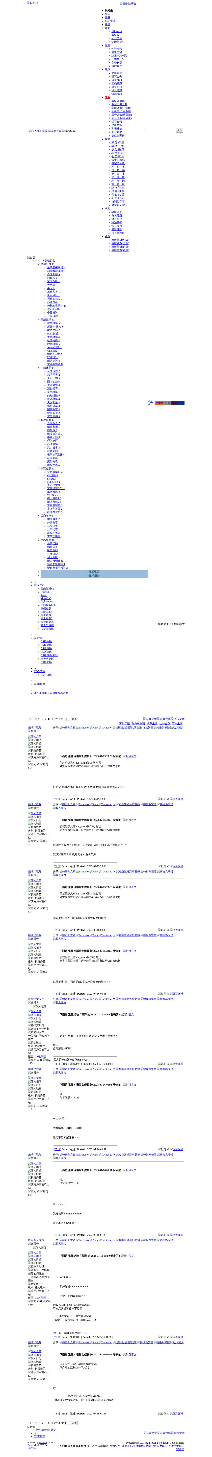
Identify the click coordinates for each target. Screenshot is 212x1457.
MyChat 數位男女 (45, 260)
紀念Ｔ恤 (116, 38)
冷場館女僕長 (36, 999)
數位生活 (53, 330)
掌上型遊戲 (54, 508)
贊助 (107, 27)
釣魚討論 (53, 395)
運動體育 (53, 388)
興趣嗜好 (47, 419)
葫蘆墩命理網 (56, 271)
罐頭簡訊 (116, 93)
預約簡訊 (116, 83)
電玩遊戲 (47, 468)
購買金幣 (116, 76)
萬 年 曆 (118, 184)
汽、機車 (53, 447)
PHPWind (43, 1442)
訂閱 (167, 403)
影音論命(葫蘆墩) (121, 114)
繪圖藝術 (53, 426)
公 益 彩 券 (117, 156)
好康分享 (52, 522)
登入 (107, 14)
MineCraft (53, 481)
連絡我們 (174, 1445)
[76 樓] (57, 1234)
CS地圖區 (46, 648)
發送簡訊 (116, 80)
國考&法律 (54, 381)
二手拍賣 (53, 529)
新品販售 (52, 526)
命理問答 (53, 274)
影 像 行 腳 (117, 142)
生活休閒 (47, 367)
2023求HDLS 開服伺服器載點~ (52, 693)
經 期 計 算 (117, 187)
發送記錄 (116, 87)
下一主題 (177, 723)
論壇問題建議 (56, 564)
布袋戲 (52, 430)
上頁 (34, 719)
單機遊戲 (53, 491)
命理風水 (47, 264)
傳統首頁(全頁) (120, 243)
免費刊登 (116, 62)
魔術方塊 (52, 461)
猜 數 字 (118, 170)
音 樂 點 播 (117, 194)
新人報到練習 (55, 560)
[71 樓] (57, 866)
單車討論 (53, 392)
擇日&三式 (54, 298)
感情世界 (53, 374)
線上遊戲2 (54, 501)
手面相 (51, 288)
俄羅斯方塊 (118, 163)
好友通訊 (116, 90)
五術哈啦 (53, 316)
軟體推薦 (53, 340)
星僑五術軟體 (56, 267)
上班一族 (53, 378)
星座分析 (116, 125)
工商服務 (47, 515)
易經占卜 (53, 291)
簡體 (181, 403)
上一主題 (165, 723)
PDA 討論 (52, 333)
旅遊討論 (53, 399)
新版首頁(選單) (120, 246)
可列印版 (124, 723)
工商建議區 (54, 536)
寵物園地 (52, 451)
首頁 (107, 236)
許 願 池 (118, 180)
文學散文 (53, 423)
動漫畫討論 (54, 433)
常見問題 (116, 226)
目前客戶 (116, 66)
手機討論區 (53, 337)
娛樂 (107, 139)
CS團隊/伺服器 (49, 655)
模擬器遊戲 (54, 512)
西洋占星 (52, 302)
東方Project (53, 484)
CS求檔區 (46, 674)
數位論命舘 (118, 100)
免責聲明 (115, 1445)
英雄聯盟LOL (56, 488)
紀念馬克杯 (118, 41)
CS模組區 (46, 644)
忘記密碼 (110, 21)
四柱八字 (53, 277)
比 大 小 (118, 173)
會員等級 (116, 215)
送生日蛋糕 (118, 160)
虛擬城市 (53, 519)
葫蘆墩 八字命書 (121, 111)
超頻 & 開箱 (55, 326)
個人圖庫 (52, 557)
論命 (107, 97)
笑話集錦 (53, 416)
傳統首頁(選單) (120, 250)
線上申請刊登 (119, 55)
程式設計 (52, 357)
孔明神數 (116, 128)
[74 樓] (57, 1063)
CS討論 (52, 475)
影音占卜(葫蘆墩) (121, 118)
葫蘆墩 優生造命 (121, 107)
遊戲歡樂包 (54, 472)
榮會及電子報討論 (57, 567)
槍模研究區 (47, 658)
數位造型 (52, 550)
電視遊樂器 (54, 505)
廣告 (107, 45)
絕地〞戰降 (34, 727)
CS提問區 (46, 662)
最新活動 (116, 229)
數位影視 (53, 412)
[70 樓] (57, 799)
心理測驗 (53, 444)
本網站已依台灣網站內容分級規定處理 (144, 1445)
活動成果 (52, 547)
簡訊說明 (116, 73)
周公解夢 (116, 132)
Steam (51, 478)
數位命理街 (118, 135)
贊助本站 (116, 31)
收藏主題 (152, 723)
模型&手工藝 (55, 454)
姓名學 (51, 284)
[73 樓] (57, 993)
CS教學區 (46, 651)
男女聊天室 (118, 205)
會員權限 (116, 219)
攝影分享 (53, 406)
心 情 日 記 (117, 153)
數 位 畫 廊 (117, 149)
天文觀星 (53, 402)
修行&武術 (54, 309)
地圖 (174, 403)
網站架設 (53, 360)
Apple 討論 (54, 347)
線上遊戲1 (54, 498)
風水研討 (53, 295)
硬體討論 (53, 323)
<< (30, 719)
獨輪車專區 (53, 465)
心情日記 (52, 553)
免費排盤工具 (119, 104)
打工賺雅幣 (118, 232)
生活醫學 (53, 385)
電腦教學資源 (55, 364)
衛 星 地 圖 (117, 198)
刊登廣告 (116, 48)
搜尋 (107, 24)
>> (52, 719)
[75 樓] (57, 1149)
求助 (107, 208)
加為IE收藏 (138, 723)
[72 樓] (57, 930)
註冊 (107, 17)
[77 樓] (57, 1337)
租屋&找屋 (53, 533)
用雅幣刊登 (118, 59)
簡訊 (107, 69)
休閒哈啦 (53, 371)
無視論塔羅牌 (56, 305)
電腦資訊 (47, 319)
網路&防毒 (54, 353)
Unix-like (52, 350)
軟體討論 (53, 343)
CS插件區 (46, 641)
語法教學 (116, 222)
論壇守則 (116, 212)
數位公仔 (116, 34)
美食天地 (53, 437)
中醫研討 (52, 312)
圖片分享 (53, 409)
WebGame (53, 495)
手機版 (159, 403)
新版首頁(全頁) (120, 239)
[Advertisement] (166, 708)
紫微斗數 (53, 281)
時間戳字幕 (118, 201)
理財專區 (52, 440)
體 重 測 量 (117, 191)
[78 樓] (57, 1413)
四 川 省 (118, 166)
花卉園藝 (52, 458)
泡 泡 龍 (118, 177)
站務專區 (47, 540)
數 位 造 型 (117, 146)
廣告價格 (116, 52)
